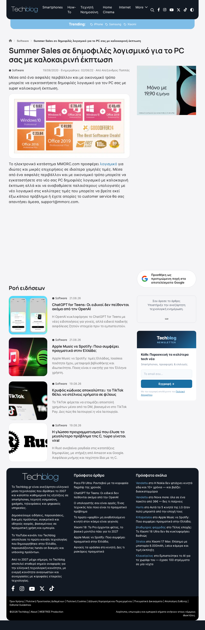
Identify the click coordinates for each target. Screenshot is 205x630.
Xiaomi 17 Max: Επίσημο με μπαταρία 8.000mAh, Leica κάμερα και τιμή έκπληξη (162, 546)
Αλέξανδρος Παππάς (116, 70)
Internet (125, 7)
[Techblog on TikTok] (185, 9)
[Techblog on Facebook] (159, 9)
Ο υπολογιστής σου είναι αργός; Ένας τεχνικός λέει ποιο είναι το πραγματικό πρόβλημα (100, 507)
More (139, 7)
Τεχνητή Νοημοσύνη (89, 9)
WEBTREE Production (51, 611)
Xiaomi (132, 24)
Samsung (115, 24)
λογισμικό (108, 164)
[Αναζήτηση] (152, 9)
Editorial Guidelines (20, 604)
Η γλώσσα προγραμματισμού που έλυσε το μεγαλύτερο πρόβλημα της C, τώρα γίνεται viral (89, 436)
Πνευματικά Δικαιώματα (148, 601)
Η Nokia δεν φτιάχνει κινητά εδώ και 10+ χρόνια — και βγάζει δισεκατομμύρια (164, 487)
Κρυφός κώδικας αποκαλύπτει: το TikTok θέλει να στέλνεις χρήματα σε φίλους (87, 392)
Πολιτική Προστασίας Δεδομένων (45, 601)
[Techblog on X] (178, 9)
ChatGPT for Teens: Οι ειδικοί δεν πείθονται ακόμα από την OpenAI (90, 306)
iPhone (98, 24)
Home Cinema (108, 9)
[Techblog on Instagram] (164, 9)
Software (18, 70)
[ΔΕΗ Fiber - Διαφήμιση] (166, 90)
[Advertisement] (69, 243)
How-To (71, 9)
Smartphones (52, 7)
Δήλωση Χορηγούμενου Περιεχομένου (110, 601)
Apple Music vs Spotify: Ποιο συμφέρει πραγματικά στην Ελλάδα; (85, 348)
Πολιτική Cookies (76, 601)
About (34, 611)
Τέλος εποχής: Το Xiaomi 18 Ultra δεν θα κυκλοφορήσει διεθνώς (164, 531)
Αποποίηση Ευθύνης (176, 601)
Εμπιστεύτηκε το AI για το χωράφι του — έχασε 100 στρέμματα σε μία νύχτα (163, 560)
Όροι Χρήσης (17, 601)
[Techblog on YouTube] (172, 9)
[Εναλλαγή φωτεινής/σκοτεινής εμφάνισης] (192, 9)
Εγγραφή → (166, 383)
